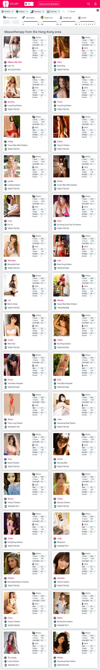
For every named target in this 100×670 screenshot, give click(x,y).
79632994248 (63, 308)
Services (37, 11)
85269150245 (14, 625)
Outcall (72, 11)
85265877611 (14, 506)
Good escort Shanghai (48, 4)
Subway (21, 11)
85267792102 (63, 69)
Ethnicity (53, 11)
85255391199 (14, 427)
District (7, 11)
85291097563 (63, 268)
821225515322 (14, 69)
